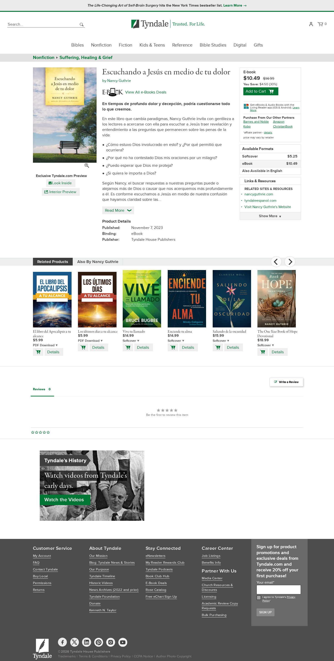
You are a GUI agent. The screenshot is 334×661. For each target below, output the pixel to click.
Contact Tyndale (45, 569)
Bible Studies (213, 45)
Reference (182, 45)
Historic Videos (101, 583)
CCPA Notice (143, 656)
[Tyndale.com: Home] (168, 24)
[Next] (289, 261)
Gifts (258, 45)
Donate (95, 603)
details (268, 132)
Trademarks (67, 656)
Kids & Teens (152, 45)
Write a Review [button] (289, 382)
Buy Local (40, 576)
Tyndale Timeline (102, 576)
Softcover (129, 341)
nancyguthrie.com (258, 194)
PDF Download (44, 345)
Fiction (125, 45)
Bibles (77, 45)
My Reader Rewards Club (165, 562)
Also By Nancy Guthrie (97, 261)
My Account (42, 556)
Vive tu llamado (134, 331)
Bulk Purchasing (214, 615)
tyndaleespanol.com (260, 200)
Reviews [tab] (39, 389)
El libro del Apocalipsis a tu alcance (52, 334)
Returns (39, 590)
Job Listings (211, 556)
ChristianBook (283, 126)
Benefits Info (211, 562)
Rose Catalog (156, 590)
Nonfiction (101, 45)
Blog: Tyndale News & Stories (112, 562)
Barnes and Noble (256, 122)
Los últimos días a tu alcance (97, 331)
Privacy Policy (121, 656)
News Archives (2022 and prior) (114, 590)
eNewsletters (156, 556)
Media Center (212, 578)
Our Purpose (99, 569)
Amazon (278, 122)
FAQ (36, 562)
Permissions (42, 583)
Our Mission (98, 556)
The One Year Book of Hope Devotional (277, 334)
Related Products (52, 261)
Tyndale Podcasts (159, 569)
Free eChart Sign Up (161, 597)
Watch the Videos (64, 500)
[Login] (311, 24)
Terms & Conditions (93, 656)
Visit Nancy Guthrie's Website (267, 207)
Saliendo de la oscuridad (229, 331)
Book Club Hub (157, 576)
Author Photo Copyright (173, 656)
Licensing (209, 597)
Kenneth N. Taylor (102, 610)
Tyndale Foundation (104, 597)
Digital (240, 45)
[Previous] (276, 261)
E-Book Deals (156, 583)
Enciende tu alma (180, 331)
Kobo (247, 126)
